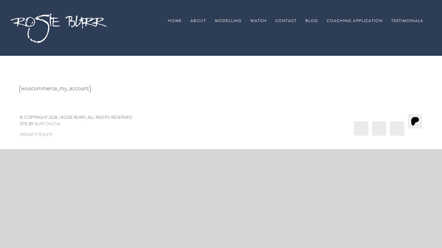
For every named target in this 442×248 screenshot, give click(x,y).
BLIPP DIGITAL (48, 124)
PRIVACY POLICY (36, 135)
